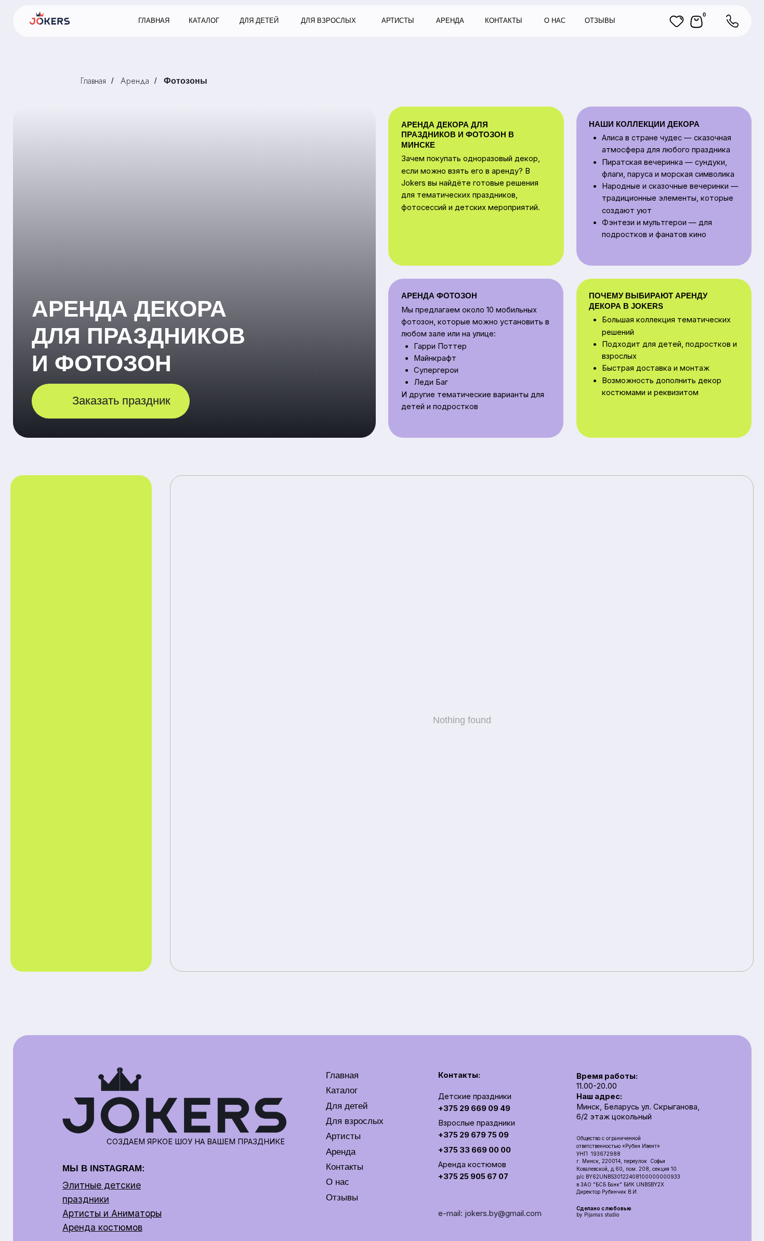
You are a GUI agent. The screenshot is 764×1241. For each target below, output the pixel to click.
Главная (93, 81)
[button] (111, 401)
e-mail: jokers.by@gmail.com (490, 1213)
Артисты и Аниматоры (112, 1213)
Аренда (135, 81)
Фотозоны (185, 80)
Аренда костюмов (102, 1227)
